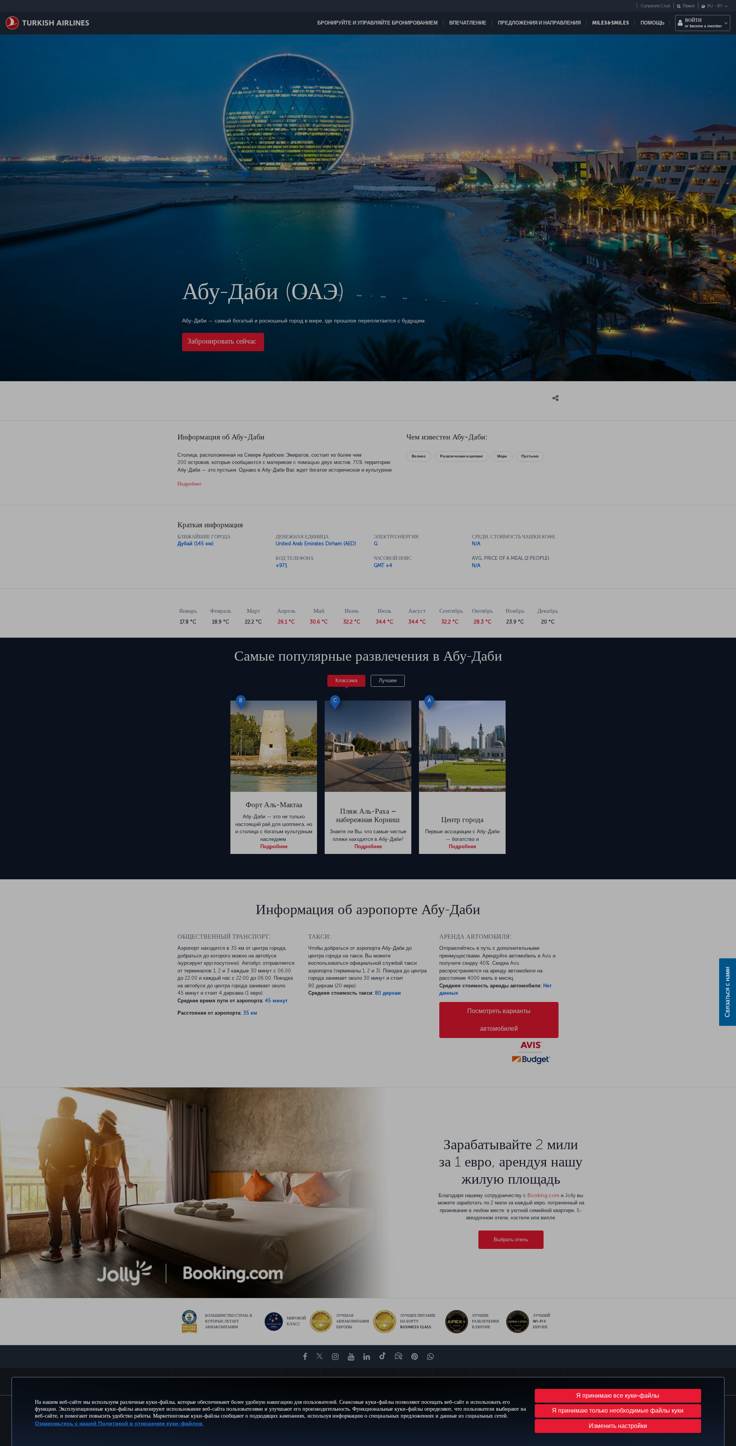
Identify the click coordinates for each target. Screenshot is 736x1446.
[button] (618, 1426)
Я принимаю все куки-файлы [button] (617, 1395)
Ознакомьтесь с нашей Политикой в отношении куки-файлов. (119, 1423)
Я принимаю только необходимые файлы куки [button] (617, 1410)
